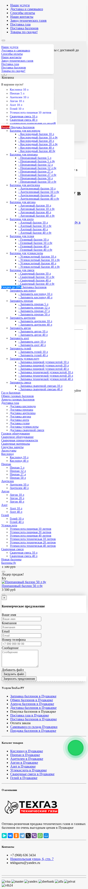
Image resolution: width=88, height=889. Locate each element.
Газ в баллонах (11, 392)
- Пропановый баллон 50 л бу (37, 181)
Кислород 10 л (19, 89)
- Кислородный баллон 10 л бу (38, 137)
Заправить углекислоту (24, 358)
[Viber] (34, 835)
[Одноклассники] (16, 835)
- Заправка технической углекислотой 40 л (45, 379)
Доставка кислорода (23, 406)
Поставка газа (20, 24)
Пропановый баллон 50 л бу (22, 586)
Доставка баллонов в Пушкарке (33, 707)
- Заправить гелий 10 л (33, 351)
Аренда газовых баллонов (18, 399)
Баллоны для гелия (22, 236)
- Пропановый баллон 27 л (35, 171)
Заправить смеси (20, 382)
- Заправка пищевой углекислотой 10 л (43, 362)
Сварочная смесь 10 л (23, 116)
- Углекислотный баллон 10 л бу (39, 260)
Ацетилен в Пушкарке (26, 759)
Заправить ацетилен (22, 317)
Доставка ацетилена (22, 413)
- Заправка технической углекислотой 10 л (45, 372)
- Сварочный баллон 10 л (34, 273)
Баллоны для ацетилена (25, 185)
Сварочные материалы (15, 443)
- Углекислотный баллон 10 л (37, 256)
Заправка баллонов (24, 287)
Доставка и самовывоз (26, 9)
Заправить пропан (21, 300)
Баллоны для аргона (22, 202)
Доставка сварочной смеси (27, 430)
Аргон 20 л (17, 498)
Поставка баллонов (24, 28)
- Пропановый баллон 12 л (35, 164)
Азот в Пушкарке (23, 766)
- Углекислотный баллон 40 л (37, 263)
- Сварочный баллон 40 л (34, 280)
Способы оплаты (22, 13)
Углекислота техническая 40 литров (33, 545)
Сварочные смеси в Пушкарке (32, 774)
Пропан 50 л (18, 477)
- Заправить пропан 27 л (34, 311)
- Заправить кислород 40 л (35, 297)
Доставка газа (10, 403)
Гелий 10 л (17, 108)
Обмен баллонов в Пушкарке (31, 700)
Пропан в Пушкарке (25, 755)
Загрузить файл (13, 674)
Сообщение (10, 648)
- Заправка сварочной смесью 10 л (40, 386)
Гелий (5, 515)
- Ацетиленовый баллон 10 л (37, 188)
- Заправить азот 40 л (32, 345)
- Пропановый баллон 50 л (35, 178)
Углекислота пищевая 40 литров (30, 535)
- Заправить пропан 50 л (34, 314)
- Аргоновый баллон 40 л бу (36, 215)
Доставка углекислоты (24, 426)
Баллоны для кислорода (25, 130)
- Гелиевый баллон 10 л (33, 239)
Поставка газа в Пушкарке (29, 715)
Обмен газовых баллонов (17, 396)
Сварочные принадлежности (19, 440)
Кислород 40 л (19, 460)
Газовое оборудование (15, 433)
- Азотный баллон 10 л (33, 222)
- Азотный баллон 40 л (33, 229)
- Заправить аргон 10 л (33, 331)
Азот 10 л (16, 105)
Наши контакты (21, 17)
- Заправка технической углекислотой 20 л (45, 375)
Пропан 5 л (17, 93)
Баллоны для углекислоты (26, 253)
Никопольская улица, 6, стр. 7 (32, 859)
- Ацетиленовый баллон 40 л (37, 195)
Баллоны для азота (22, 219)
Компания (9, 623)
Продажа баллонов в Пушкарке (33, 730)
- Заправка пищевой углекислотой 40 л (43, 368)
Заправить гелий (20, 348)
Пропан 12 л (18, 471)
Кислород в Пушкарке (26, 751)
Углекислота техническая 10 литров (33, 539)
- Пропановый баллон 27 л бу (37, 175)
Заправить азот (19, 338)
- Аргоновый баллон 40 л (34, 212)
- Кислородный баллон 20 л (36, 140)
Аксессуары (8, 450)
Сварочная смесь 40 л (23, 119)
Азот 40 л (16, 511)
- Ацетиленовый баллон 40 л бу (38, 198)
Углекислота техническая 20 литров (33, 542)
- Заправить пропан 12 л (34, 307)
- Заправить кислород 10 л (35, 294)
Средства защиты (12, 447)
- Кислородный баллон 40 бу (36, 151)
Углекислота (9, 525)
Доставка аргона (20, 416)
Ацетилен (7, 481)
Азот (4, 505)
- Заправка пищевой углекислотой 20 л (43, 365)
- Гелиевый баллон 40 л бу (35, 249)
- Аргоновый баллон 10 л (34, 205)
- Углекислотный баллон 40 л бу (39, 266)
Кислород (7, 454)
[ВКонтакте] (10, 835)
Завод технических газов (28, 20)
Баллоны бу (8, 562)
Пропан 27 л (18, 474)
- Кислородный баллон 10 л (36, 134)
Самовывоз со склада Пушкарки (33, 727)
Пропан (6, 464)
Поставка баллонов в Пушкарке (33, 719)
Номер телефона (14, 639)
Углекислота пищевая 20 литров (30, 532)
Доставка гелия (19, 423)
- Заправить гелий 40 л (33, 355)
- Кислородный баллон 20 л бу (38, 144)
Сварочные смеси (12, 549)
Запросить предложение (19, 678)
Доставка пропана (21, 409)
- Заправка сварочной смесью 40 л (40, 389)
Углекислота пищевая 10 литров (30, 112)
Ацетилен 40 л (19, 488)
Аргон (5, 491)
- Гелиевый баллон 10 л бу (35, 243)
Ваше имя (9, 615)
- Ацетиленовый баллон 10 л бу (38, 192)
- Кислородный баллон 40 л (36, 147)
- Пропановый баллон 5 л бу (36, 161)
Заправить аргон (20, 328)
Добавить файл (13, 670)
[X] (28, 835)
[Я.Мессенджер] (4, 835)
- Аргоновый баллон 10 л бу (36, 209)
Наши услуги (20, 5)
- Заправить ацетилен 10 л (35, 321)
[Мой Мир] (46, 835)
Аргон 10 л (17, 101)
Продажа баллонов (18, 127)
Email (6, 631)
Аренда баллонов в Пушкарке (32, 704)
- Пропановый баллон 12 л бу (37, 168)
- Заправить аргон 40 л (33, 334)
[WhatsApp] (40, 835)
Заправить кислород (23, 290)
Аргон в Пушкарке (24, 762)
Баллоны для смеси (22, 270)
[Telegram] (22, 835)
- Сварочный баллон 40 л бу (36, 283)
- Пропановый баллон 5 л (34, 158)
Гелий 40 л (17, 522)
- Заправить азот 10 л (32, 341)
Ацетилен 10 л (19, 97)
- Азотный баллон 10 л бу (34, 226)
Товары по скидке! (24, 32)
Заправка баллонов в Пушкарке (33, 696)
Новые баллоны (11, 559)
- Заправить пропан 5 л (33, 304)
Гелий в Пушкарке (23, 778)
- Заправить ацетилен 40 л (35, 324)
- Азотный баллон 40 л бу (34, 232)
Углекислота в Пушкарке (28, 770)
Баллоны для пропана (24, 154)
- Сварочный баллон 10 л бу (36, 277)
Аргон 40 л (17, 501)
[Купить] (3, 571)
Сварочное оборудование (17, 437)
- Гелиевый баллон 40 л (33, 246)
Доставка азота (19, 420)
